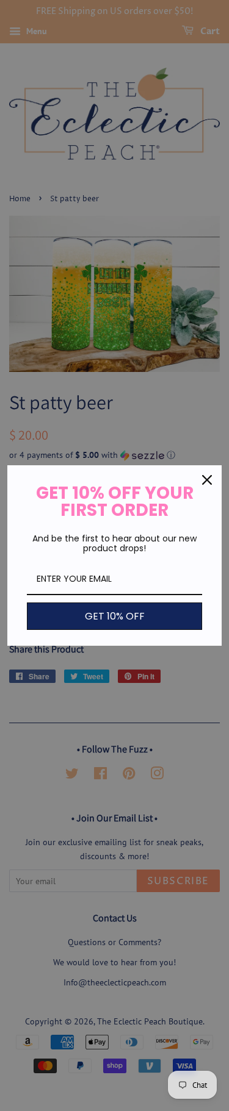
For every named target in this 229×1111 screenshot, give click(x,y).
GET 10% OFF (115, 616)
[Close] (207, 480)
